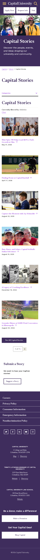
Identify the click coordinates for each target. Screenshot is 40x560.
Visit (33, 10)
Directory (23, 456)
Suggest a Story (12, 381)
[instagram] (33, 432)
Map (14, 456)
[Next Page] (25, 349)
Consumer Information (14, 409)
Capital (4, 69)
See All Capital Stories (14, 340)
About (11, 69)
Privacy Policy (10, 404)
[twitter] (6, 432)
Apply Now (9, 10)
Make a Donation (20, 519)
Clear (4, 112)
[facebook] (13, 432)
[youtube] (26, 432)
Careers (6, 398)
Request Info (23, 10)
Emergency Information (14, 415)
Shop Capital (20, 535)
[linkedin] (19, 432)
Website (15, 479)
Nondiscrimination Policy (15, 421)
